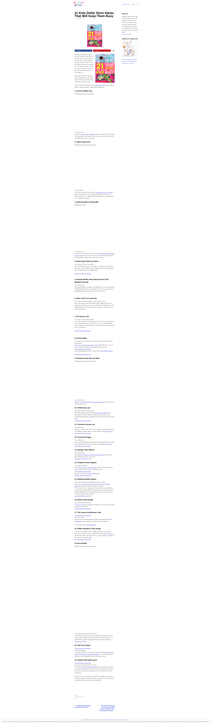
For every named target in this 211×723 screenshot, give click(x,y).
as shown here (109, 431)
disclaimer (202, 721)
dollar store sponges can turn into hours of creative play (91, 454)
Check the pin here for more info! (83, 273)
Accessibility (118, 719)
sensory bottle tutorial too (106, 351)
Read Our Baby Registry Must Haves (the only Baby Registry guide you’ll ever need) (129, 61)
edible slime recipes (100, 85)
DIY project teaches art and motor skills (87, 467)
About (99, 719)
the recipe (109, 533)
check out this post (90, 524)
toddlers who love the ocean (102, 412)
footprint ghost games (92, 473)
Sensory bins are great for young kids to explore (86, 345)
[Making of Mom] (89, 4)
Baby (75, 698)
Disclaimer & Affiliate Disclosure (108, 719)
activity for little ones (106, 444)
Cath (76, 695)
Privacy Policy (125, 719)
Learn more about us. (127, 34)
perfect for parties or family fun (89, 667)
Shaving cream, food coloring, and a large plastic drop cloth (89, 402)
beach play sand (80, 504)
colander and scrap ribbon (88, 134)
